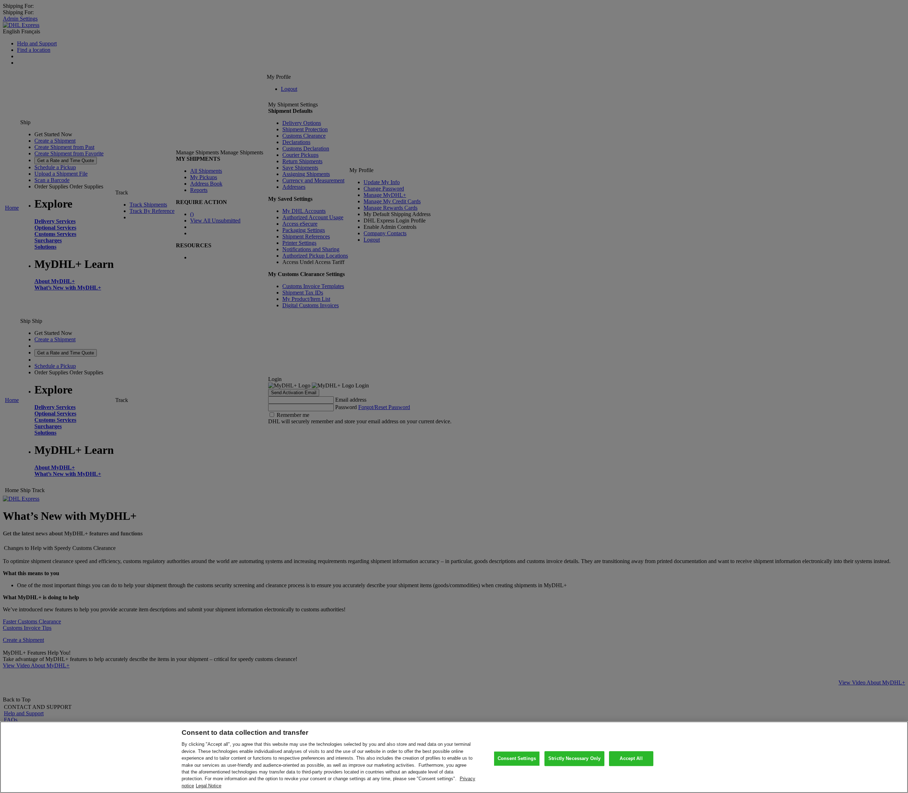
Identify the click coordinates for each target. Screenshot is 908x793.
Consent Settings (517, 758)
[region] (454, 757)
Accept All (631, 758)
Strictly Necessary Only (574, 758)
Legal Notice (208, 785)
